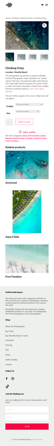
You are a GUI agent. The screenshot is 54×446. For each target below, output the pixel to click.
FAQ (7, 350)
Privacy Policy (37, 439)
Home (7, 18)
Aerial (25, 136)
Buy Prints (9, 331)
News (7, 355)
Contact (8, 364)
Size (8, 113)
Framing (8, 345)
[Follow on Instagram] (12, 378)
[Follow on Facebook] (6, 378)
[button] (44, 25)
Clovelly (29, 138)
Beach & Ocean (27, 18)
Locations (37, 138)
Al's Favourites (34, 136)
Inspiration (9, 340)
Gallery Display (11, 360)
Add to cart (24, 121)
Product (10, 106)
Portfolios (15, 18)
